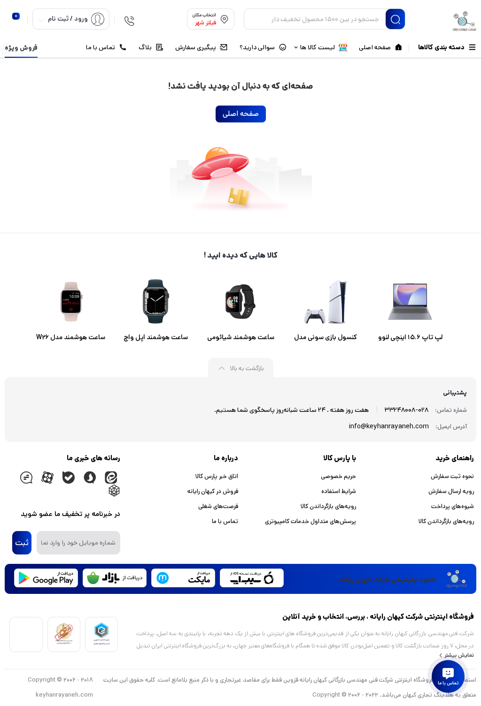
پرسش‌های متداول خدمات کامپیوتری (310, 521)
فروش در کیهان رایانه (212, 491)
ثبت (22, 542)
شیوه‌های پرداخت (452, 506)
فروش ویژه (21, 48)
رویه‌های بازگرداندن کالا (446, 521)
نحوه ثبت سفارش (452, 476)
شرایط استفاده (338, 491)
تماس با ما (225, 521)
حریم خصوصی (338, 476)
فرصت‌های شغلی (218, 506)
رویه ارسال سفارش (451, 491)
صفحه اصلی (241, 113)
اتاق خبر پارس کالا (216, 476)
